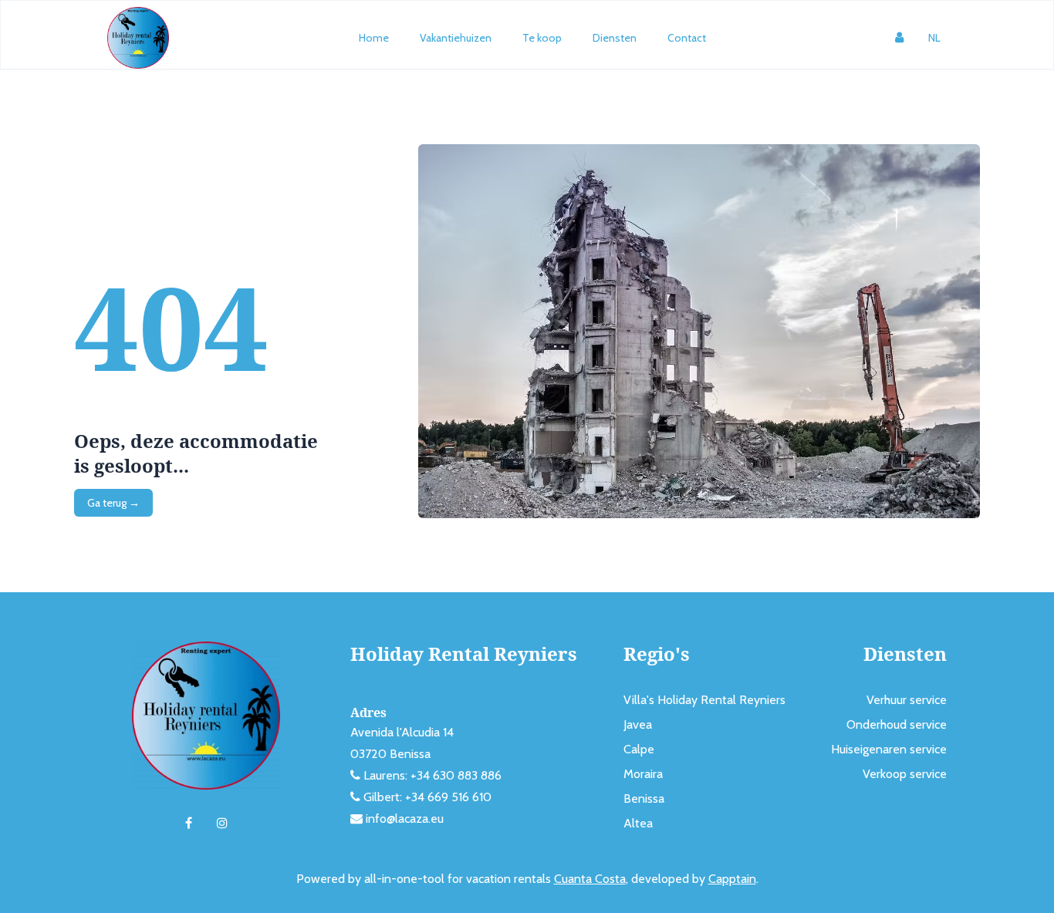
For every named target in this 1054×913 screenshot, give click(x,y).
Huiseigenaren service (889, 749)
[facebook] (188, 823)
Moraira (643, 773)
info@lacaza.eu (405, 818)
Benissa (643, 798)
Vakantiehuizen (456, 38)
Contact (686, 38)
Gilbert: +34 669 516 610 (427, 797)
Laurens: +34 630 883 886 (432, 775)
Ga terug (113, 503)
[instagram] (222, 823)
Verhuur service (907, 699)
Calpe (638, 749)
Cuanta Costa (590, 878)
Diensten (615, 38)
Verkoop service (905, 773)
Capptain (732, 878)
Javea (637, 724)
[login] (899, 38)
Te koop (542, 38)
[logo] (138, 38)
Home (374, 38)
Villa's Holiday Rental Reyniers (704, 699)
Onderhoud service (896, 724)
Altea (638, 823)
